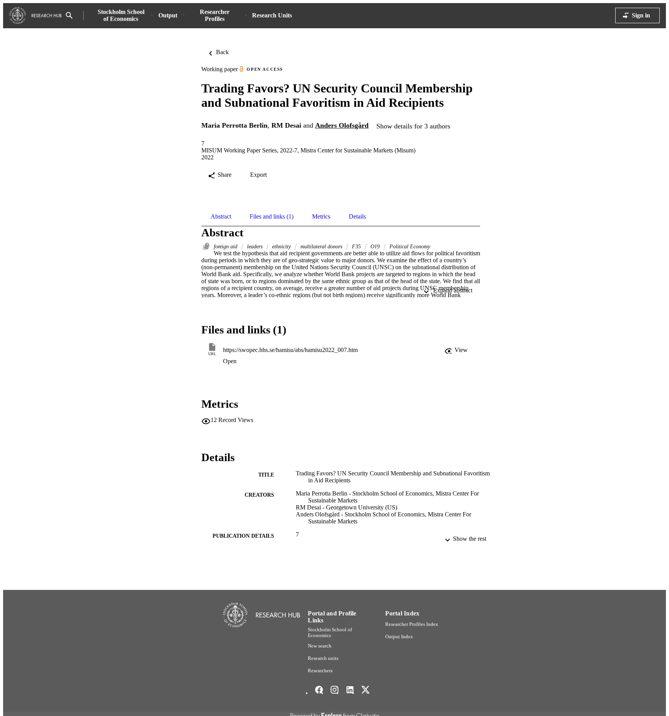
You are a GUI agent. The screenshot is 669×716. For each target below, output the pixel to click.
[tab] (220, 216)
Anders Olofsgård (342, 125)
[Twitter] (365, 689)
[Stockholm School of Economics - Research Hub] (35, 15)
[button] (457, 350)
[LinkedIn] (350, 689)
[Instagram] (334, 689)
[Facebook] (319, 689)
